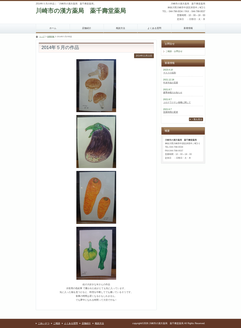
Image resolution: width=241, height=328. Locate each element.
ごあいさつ (43, 323)
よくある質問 (154, 28)
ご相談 (56, 323)
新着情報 (188, 28)
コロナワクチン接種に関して (177, 102)
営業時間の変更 (170, 112)
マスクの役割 (169, 73)
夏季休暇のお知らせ (172, 92)
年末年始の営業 (170, 82)
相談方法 (120, 28)
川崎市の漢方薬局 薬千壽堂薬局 (81, 10)
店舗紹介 (86, 28)
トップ (42, 37)
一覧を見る (197, 119)
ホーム (52, 28)
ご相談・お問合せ (173, 51)
